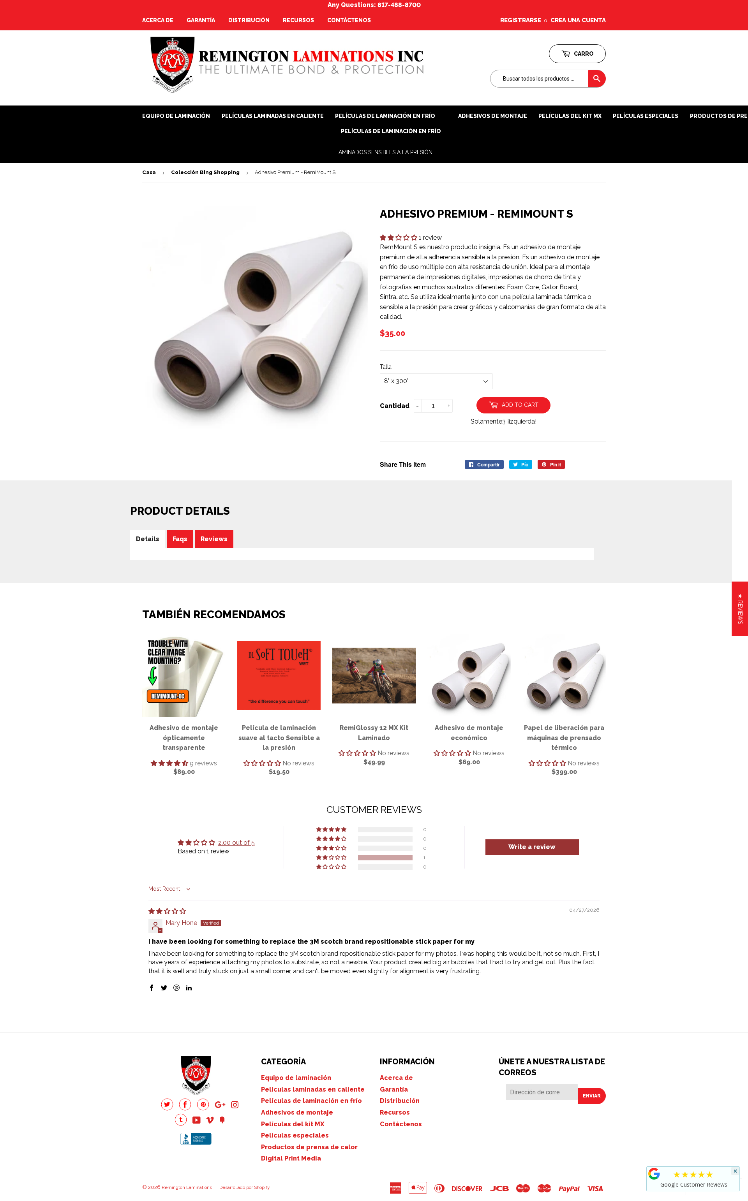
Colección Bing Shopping (205, 172)
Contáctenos (349, 20)
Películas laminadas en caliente (273, 116)
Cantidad (394, 406)
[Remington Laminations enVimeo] (210, 1121)
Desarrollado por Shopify (244, 1187)
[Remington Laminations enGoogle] (220, 1106)
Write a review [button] (532, 847)
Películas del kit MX (292, 1124)
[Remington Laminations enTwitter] (167, 1108)
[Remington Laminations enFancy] (222, 1121)
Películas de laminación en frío (391, 131)
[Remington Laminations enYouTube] (196, 1121)
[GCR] (654, 1174)
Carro (583, 54)
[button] (399, 237)
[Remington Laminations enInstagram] (235, 1106)
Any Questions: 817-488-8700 (374, 5)
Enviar (592, 1096)
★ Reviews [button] (740, 608)
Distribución (249, 20)
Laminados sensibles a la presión (383, 152)
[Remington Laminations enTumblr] (181, 1123)
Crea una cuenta (578, 20)
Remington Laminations (187, 1187)
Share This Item (403, 464)
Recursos (298, 20)
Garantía (201, 20)
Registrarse (520, 20)
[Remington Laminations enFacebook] (185, 1108)
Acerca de (157, 20)
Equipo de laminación (176, 116)
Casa (149, 172)
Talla (386, 367)
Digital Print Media (291, 1158)
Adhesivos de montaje (492, 116)
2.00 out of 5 (236, 842)
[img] (167, 911)
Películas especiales (645, 116)
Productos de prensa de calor (309, 1147)
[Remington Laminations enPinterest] (203, 1108)
